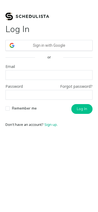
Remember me (24, 108)
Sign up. (51, 124)
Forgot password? (76, 86)
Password (14, 86)
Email (10, 66)
